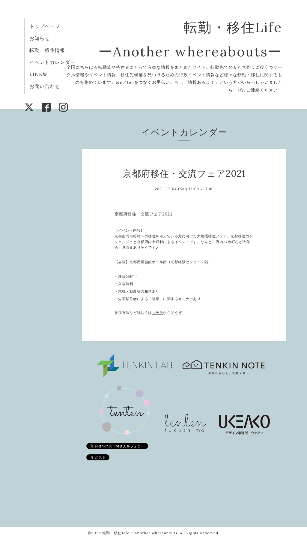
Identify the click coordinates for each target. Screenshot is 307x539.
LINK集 (38, 74)
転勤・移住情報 (47, 50)
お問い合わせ (44, 86)
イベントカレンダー (52, 62)
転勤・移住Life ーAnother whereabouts (139, 533)
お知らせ (39, 38)
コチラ (157, 313)
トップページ (44, 26)
